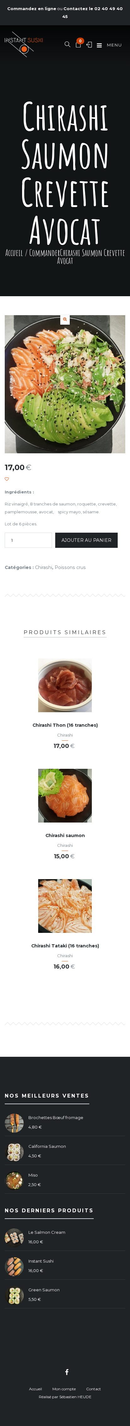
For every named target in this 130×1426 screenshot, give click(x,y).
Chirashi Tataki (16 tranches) (65, 946)
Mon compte (64, 1388)
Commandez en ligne (31, 8)
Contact (93, 1388)
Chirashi (43, 567)
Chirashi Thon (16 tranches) (65, 725)
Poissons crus (70, 567)
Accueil (14, 252)
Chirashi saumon (65, 835)
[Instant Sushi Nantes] (24, 45)
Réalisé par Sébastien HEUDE (65, 1396)
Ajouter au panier (86, 540)
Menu (113, 44)
